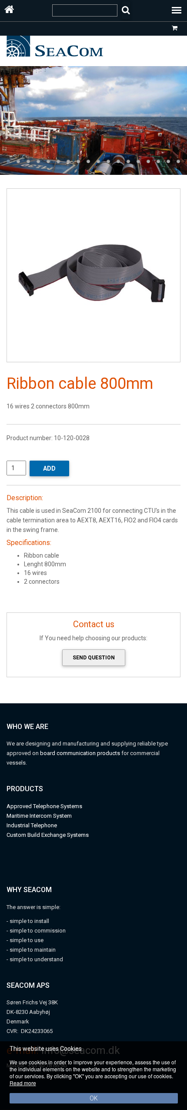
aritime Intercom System (41, 815)
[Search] (126, 10)
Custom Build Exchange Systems (48, 835)
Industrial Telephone (32, 825)
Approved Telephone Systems (44, 806)
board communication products (80, 753)
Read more (23, 1083)
